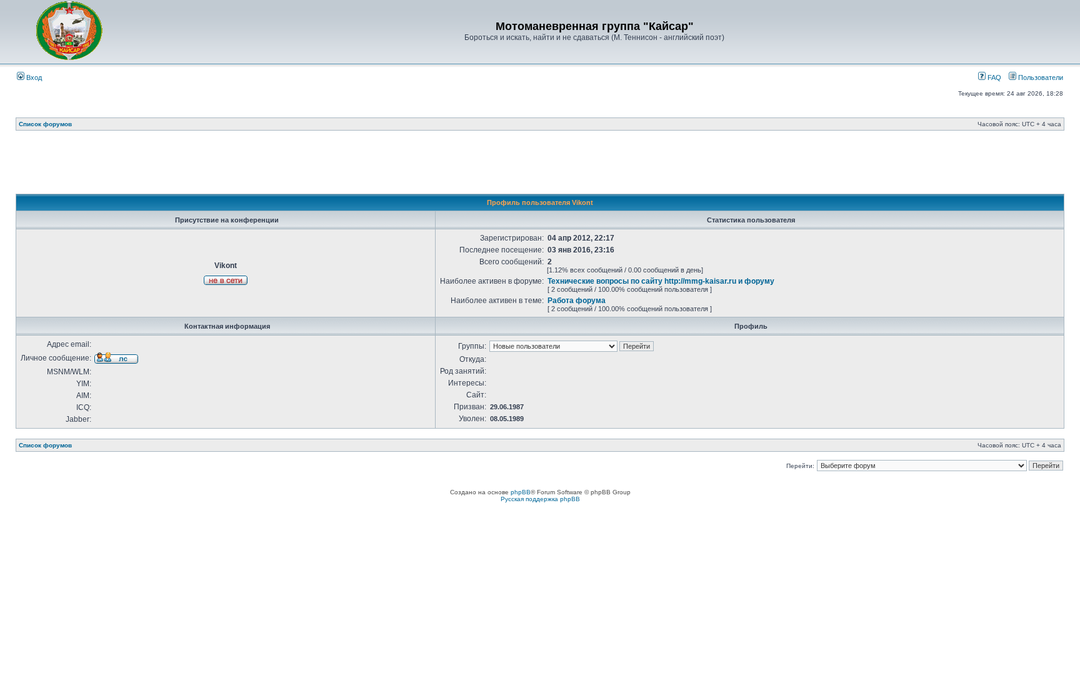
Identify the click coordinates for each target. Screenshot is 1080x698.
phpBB (521, 492)
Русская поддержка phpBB (540, 499)
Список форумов (45, 124)
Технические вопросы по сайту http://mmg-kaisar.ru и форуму (661, 281)
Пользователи (1039, 77)
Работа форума (577, 300)
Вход (33, 77)
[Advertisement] (540, 165)
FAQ (993, 77)
